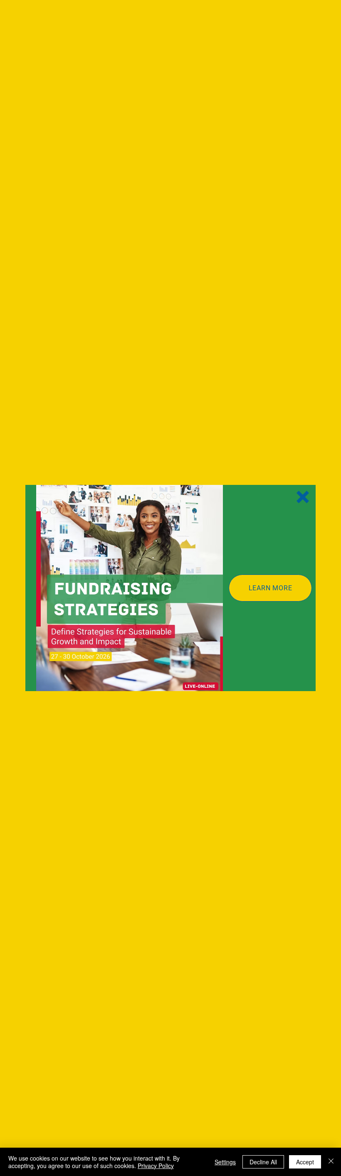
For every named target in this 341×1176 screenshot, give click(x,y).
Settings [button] (225, 1162)
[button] (303, 497)
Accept (305, 1162)
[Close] (331, 1161)
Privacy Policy (156, 1165)
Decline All (263, 1162)
